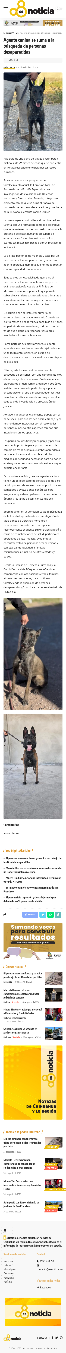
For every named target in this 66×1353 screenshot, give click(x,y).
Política (8, 1281)
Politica (7, 1002)
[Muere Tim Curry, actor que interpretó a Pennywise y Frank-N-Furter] (53, 1014)
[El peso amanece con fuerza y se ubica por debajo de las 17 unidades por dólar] (53, 978)
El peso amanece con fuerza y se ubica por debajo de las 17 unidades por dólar (22, 1142)
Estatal (7, 1265)
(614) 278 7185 (47, 1261)
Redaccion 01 (9, 67)
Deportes (9, 1273)
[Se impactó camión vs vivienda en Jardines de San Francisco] (53, 1033)
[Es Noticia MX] (32, 9)
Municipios (10, 1269)
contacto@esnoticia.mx (50, 1269)
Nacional (9, 1261)
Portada (15, 1002)
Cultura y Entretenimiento (15, 1018)
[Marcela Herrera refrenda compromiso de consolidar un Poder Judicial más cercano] (53, 995)
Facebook (45, 1287)
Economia (8, 982)
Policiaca (7, 1037)
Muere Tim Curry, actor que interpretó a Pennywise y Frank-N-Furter (22, 1185)
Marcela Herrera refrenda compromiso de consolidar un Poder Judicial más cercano (21, 994)
